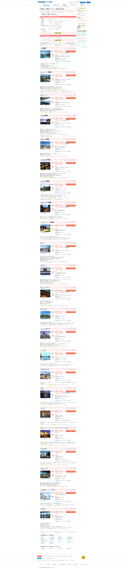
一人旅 (75, 556)
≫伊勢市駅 (50, 541)
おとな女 (56, 25)
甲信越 (78, 34)
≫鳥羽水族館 (51, 539)
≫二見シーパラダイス (43, 540)
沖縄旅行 (64, 556)
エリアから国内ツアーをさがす (82, 40)
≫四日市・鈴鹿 (60, 548)
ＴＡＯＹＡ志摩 (43, 350)
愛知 (80, 32)
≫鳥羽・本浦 (68, 538)
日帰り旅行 (70, 556)
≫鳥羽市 (50, 543)
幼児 (55, 26)
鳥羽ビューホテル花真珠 (45, 287)
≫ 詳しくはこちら (84, 27)
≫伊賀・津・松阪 (42, 548)
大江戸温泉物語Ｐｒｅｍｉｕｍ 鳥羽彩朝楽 (48, 489)
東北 (80, 33)
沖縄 (84, 35)
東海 (56, 6)
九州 (82, 35)
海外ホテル (52, 558)
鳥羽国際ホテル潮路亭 (44, 202)
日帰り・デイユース (54, 18)
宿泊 (50, 18)
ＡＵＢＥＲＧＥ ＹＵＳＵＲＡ (45, 222)
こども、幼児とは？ (59, 27)
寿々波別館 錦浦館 (44, 448)
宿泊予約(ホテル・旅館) (46, 556)
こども (49, 26)
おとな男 (50, 25)
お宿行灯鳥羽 (43, 508)
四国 (80, 35)
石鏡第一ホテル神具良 (44, 468)
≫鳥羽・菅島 (51, 538)
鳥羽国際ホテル (43, 139)
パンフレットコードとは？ (60, 38)
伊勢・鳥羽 (61, 6)
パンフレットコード (59, 37)
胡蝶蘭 (42, 388)
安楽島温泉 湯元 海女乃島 (45, 369)
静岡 (77, 32)
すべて (55, 37)
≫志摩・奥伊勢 (69, 548)
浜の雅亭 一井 (43, 265)
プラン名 (52, 37)
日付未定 (62, 22)
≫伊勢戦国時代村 (69, 539)
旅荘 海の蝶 (42, 115)
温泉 (67, 556)
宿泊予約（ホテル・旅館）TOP (51, 6)
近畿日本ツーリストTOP (43, 6)
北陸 (82, 34)
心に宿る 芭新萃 (43, 181)
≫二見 (41, 538)
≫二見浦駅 (68, 541)
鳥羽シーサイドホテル (44, 72)
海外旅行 (44, 558)
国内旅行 (52, 556)
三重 (58, 6)
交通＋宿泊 (56, 556)
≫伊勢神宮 (42, 539)
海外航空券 (48, 558)
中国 (77, 35)
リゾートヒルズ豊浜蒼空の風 (45, 328)
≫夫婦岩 (59, 539)
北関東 (83, 33)
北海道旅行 (60, 556)
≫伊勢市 (41, 543)
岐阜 (84, 32)
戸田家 (42, 48)
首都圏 (85, 33)
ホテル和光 (42, 408)
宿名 (49, 37)
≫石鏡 (59, 538)
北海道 (78, 33)
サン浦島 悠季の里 (44, 159)
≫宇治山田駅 (42, 541)
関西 (84, 34)
